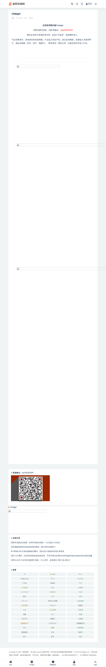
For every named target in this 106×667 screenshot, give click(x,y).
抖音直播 (24, 605)
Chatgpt (52, 574)
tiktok (53, 578)
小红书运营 (24, 592)
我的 (74, 665)
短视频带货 (52, 623)
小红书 (80, 587)
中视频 (24, 583)
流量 (24, 614)
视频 (52, 632)
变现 (52, 587)
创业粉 (52, 583)
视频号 (80, 632)
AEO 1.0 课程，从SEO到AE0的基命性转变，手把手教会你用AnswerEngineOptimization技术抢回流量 (51, 556)
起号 (52, 636)
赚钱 (24, 636)
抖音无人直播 (52, 601)
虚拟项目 (24, 632)
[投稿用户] (13, 18)
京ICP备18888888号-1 (70, 655)
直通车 (52, 619)
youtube (80, 578)
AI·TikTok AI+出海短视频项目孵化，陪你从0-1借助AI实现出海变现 (37, 551)
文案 (24, 610)
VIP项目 (32, 665)
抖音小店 (24, 601)
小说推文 (53, 592)
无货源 (80, 610)
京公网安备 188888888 (88, 655)
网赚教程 (53, 665)
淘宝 (52, 614)
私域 (24, 627)
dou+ (80, 574)
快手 (24, 596)
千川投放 (24, 587)
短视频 (80, 619)
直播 (80, 614)
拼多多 (80, 605)
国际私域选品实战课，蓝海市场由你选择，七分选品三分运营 (35, 543)
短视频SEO (24, 623)
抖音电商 (80, 601)
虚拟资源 (80, 627)
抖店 (52, 596)
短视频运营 (80, 623)
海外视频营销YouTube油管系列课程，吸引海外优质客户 (33, 547)
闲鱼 (80, 636)
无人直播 (53, 610)
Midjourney (25, 578)
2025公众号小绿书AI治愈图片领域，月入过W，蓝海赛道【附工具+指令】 (41, 560)
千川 (80, 583)
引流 (80, 592)
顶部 (95, 665)
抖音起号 (53, 605)
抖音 (80, 596)
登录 (90, 4)
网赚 (52, 627)
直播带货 (24, 619)
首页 (10, 665)
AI (24, 574)
